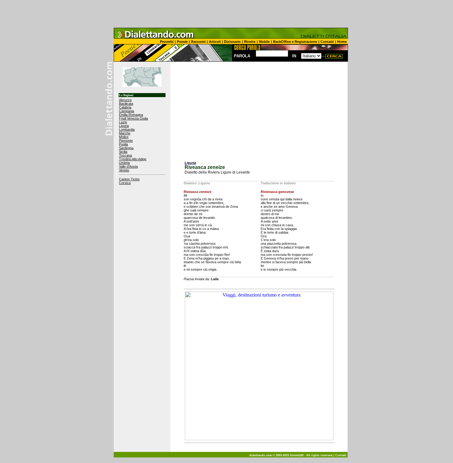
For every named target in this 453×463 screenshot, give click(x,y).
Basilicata (126, 103)
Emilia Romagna (131, 115)
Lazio (123, 122)
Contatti (327, 41)
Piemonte (126, 140)
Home (342, 41)
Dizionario (232, 41)
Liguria (124, 126)
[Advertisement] (226, 14)
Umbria (124, 163)
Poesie (182, 41)
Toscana (125, 155)
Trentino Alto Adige (132, 159)
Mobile (264, 41)
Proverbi (166, 41)
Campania (126, 111)
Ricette (249, 41)
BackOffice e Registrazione (295, 41)
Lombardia (127, 129)
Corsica (125, 183)
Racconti (198, 41)
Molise (124, 137)
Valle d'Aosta (128, 166)
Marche (124, 133)
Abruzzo (125, 100)
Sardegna (126, 148)
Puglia (123, 144)
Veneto (124, 170)
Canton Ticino (129, 179)
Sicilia (123, 152)
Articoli (215, 41)
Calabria (125, 107)
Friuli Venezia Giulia (133, 118)
